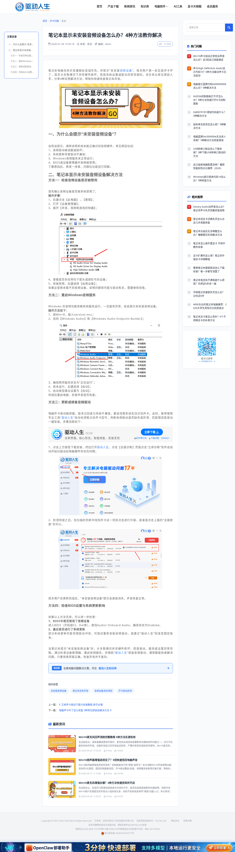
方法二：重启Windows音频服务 (23, 61)
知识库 (145, 6)
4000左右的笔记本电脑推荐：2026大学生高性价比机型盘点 (210, 306)
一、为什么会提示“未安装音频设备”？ (22, 44)
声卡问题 (54, 20)
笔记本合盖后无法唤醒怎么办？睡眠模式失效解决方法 (207, 232)
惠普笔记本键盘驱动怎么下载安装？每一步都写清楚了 (209, 269)
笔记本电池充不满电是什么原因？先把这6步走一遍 (209, 281)
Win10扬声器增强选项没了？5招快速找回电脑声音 (108, 760)
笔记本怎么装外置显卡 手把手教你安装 (209, 245)
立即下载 (149, 432)
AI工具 (178, 6)
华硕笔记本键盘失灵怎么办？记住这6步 (209, 293)
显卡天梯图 (194, 6)
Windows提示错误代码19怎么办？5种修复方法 (209, 178)
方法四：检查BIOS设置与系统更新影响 (23, 72)
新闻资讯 (129, 6)
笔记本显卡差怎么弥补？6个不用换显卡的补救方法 (209, 318)
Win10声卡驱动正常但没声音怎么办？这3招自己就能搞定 (209, 57)
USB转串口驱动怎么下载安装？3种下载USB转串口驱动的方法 (209, 152)
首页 (99, 6)
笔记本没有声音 (80, 690)
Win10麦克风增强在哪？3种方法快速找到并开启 (107, 782)
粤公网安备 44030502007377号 (119, 833)
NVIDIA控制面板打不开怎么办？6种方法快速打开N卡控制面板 (209, 100)
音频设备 (126, 70)
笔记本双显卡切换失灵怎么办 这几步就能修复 (209, 220)
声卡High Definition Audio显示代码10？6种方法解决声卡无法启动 (209, 72)
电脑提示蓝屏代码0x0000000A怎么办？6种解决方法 (209, 85)
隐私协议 (175, 820)
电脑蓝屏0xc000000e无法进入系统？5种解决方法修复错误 (209, 138)
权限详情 (187, 820)
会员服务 (212, 6)
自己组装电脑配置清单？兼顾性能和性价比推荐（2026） (209, 166)
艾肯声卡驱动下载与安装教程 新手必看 (82, 704)
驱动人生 (67, 417)
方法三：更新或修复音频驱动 (23, 66)
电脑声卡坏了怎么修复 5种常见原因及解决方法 (84, 710)
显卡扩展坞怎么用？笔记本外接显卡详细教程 (209, 257)
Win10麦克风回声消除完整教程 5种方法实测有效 (107, 737)
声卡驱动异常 (125, 690)
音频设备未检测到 (103, 690)
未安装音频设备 (58, 690)
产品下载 (113, 6)
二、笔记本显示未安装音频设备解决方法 (22, 50)
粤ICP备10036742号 (110, 829)
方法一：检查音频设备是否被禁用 (23, 55)
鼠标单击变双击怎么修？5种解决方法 (209, 126)
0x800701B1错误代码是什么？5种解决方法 (209, 113)
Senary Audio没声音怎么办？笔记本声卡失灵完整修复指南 (209, 208)
